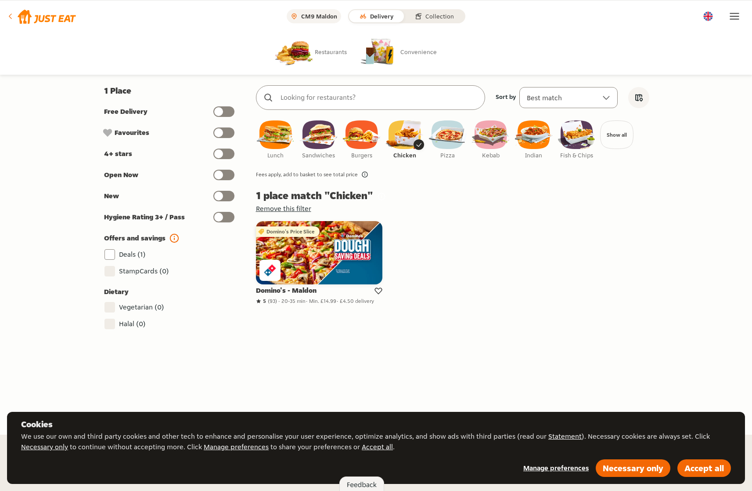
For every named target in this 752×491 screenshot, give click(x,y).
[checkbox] (275, 140)
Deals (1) (132, 254)
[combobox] (379, 97)
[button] (41, 16)
